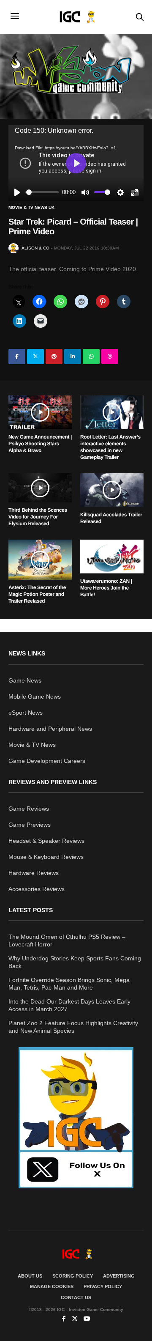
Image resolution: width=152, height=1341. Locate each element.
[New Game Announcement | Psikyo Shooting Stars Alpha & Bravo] (40, 412)
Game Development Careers (46, 760)
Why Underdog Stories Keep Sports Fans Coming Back (74, 962)
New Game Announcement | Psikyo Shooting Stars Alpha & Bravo (40, 443)
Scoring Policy (72, 1275)
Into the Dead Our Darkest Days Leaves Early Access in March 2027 (69, 1005)
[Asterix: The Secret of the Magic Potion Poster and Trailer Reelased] (40, 560)
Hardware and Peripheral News (50, 728)
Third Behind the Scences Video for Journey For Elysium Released (37, 517)
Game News (24, 680)
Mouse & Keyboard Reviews (46, 856)
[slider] (42, 192)
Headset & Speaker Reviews (46, 840)
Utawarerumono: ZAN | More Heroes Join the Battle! (106, 588)
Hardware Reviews (33, 872)
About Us (30, 1275)
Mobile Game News (34, 696)
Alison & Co (35, 248)
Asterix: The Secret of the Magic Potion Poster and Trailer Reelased (37, 594)
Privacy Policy (103, 1286)
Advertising (119, 1275)
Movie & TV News (32, 744)
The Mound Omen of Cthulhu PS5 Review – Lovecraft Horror (66, 940)
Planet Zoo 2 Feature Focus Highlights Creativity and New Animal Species (73, 1027)
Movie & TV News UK (31, 208)
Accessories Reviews (36, 889)
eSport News (25, 712)
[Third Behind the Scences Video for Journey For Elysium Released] (40, 487)
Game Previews (29, 824)
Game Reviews (28, 808)
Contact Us (76, 1297)
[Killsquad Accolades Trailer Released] (112, 490)
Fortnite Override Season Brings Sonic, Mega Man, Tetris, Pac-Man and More (69, 983)
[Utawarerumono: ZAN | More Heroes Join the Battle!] (112, 556)
